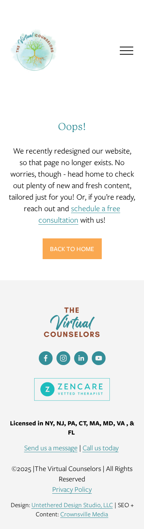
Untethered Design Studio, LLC (72, 504)
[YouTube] (99, 358)
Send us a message (51, 448)
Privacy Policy (72, 489)
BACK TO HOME (72, 248)
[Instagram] (63, 358)
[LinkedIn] (81, 358)
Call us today (101, 448)
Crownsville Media (84, 514)
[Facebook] (46, 358)
